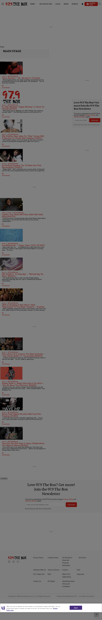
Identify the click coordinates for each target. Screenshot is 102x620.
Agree (76, 608)
